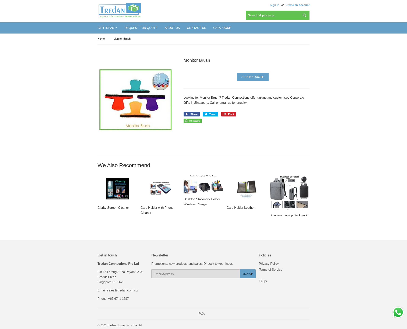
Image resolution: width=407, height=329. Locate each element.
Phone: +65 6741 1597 (113, 298)
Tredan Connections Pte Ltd (124, 325)
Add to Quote (252, 76)
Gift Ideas (106, 27)
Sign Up (248, 273)
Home (101, 38)
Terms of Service (270, 269)
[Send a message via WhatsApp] (398, 312)
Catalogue (222, 27)
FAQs (263, 281)
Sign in (274, 5)
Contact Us (196, 27)
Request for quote (141, 27)
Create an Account (297, 5)
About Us (172, 27)
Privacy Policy (269, 263)
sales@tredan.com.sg (122, 290)
